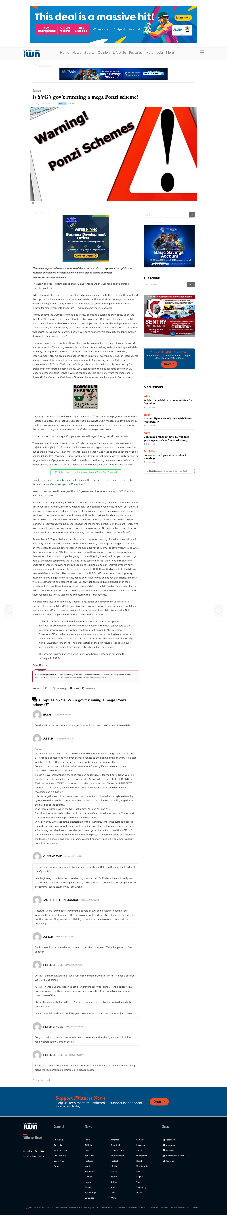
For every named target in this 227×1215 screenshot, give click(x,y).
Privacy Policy (60, 1155)
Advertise (58, 1145)
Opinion (104, 52)
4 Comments (151, 407)
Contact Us (59, 1160)
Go (190, 284)
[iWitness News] (30, 1126)
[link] (31, 53)
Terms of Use (60, 1150)
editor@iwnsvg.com (35, 1156)
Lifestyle (119, 52)
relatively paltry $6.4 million (68, 484)
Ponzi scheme (49, 621)
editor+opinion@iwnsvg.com (98, 678)
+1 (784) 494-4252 (35, 1150)
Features (136, 52)
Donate (167, 364)
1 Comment (150, 426)
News (76, 52)
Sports (89, 52)
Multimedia (154, 52)
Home (64, 52)
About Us (58, 1139)
